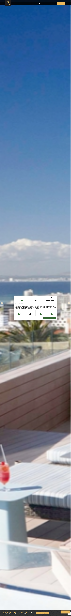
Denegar (21, 317)
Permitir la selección (35, 317)
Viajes (29, 3)
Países (34, 3)
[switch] (30, 314)
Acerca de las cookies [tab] (50, 300)
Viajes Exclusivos (21, 3)
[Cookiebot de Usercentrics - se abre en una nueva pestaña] (52, 297)
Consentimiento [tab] (21, 300)
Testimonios (52, 3)
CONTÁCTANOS (61, 3)
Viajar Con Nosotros (42, 3)
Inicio (14, 3)
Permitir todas (49, 317)
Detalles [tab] (35, 300)
